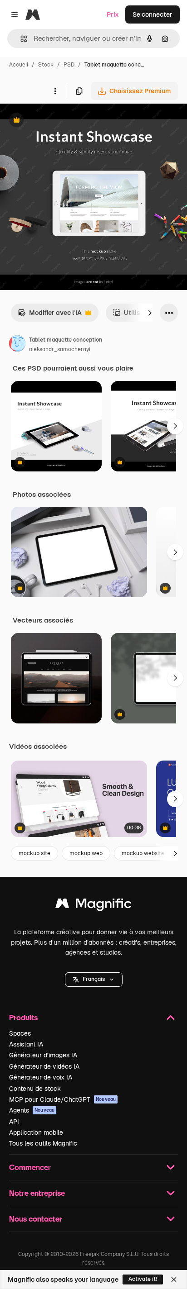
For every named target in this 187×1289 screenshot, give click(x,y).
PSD (69, 64)
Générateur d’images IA (43, 1055)
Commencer (30, 1167)
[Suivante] (150, 313)
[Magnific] (93, 906)
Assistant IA (26, 1044)
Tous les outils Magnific (43, 1143)
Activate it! (142, 1279)
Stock (46, 64)
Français (94, 979)
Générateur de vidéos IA (44, 1066)
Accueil (18, 64)
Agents (31, 1110)
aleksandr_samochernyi (59, 349)
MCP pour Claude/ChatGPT (62, 1099)
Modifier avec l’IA (50, 315)
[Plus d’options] (55, 91)
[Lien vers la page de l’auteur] (17, 344)
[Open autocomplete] (20, 38)
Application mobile (36, 1132)
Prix (113, 14)
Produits (23, 1017)
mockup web (86, 853)
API (14, 1122)
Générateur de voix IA (40, 1077)
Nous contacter (35, 1218)
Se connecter (152, 14)
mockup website (143, 853)
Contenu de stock (35, 1088)
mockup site (34, 853)
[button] (94, 979)
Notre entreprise (37, 1193)
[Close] (173, 1279)
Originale (59, 121)
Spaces (20, 1033)
